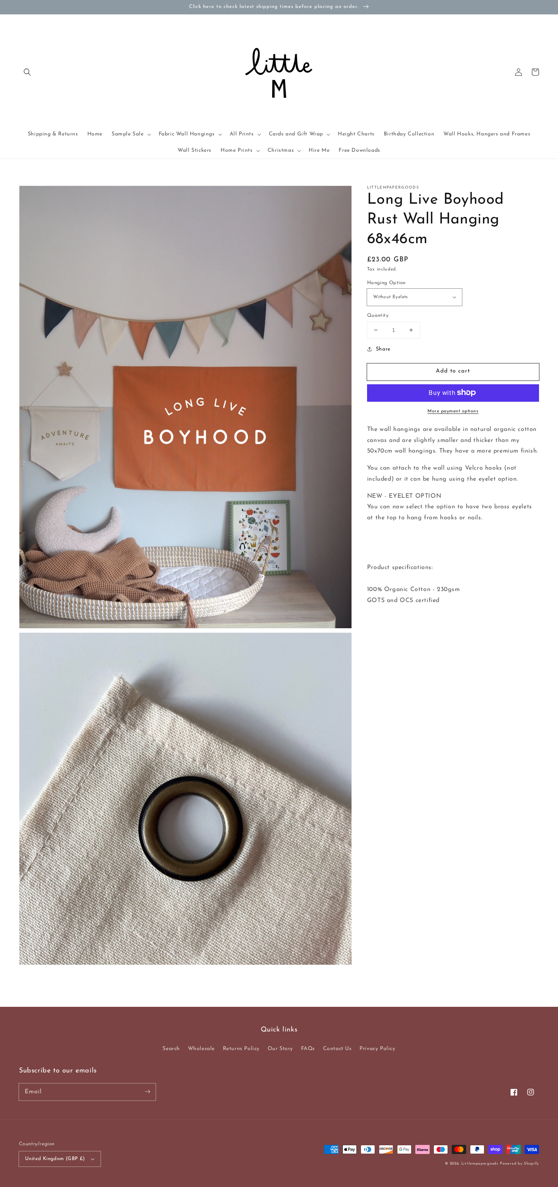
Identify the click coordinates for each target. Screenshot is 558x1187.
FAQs (308, 1049)
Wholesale (201, 1049)
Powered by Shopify (519, 1164)
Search (171, 1049)
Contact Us (337, 1049)
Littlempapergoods (479, 1164)
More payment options (452, 411)
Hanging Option (386, 282)
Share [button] (383, 349)
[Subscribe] (147, 1091)
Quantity (377, 315)
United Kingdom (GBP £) (55, 1158)
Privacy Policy (377, 1049)
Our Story (280, 1049)
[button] (27, 72)
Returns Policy (241, 1049)
